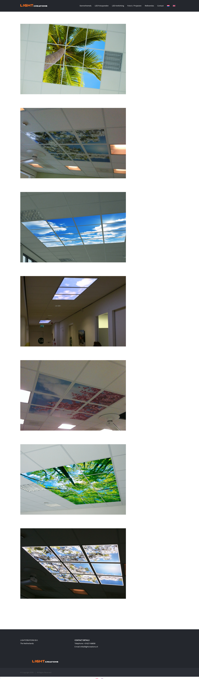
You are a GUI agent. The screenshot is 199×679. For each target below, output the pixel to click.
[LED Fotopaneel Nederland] (73, 109)
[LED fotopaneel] (73, 362)
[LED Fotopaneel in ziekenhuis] (73, 277)
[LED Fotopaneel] (73, 530)
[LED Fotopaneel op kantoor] (73, 193)
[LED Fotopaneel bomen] (73, 446)
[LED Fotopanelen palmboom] (73, 25)
